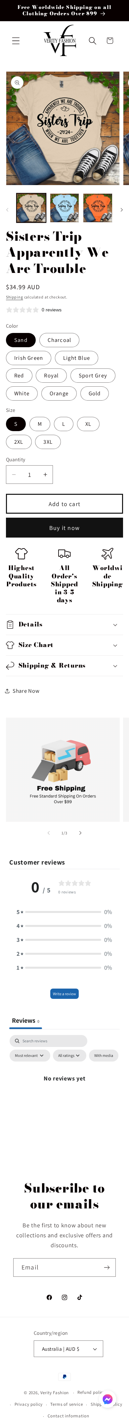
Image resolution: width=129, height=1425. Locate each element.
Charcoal (59, 340)
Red (19, 375)
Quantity (15, 459)
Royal (51, 375)
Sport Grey (93, 375)
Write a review (64, 993)
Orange (59, 393)
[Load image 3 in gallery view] (97, 208)
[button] (16, 40)
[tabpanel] (64, 1093)
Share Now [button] (26, 690)
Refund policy (91, 1392)
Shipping (14, 296)
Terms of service (66, 1404)
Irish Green (28, 357)
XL (88, 423)
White (21, 393)
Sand (20, 340)
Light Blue (76, 357)
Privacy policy (29, 1404)
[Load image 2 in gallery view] (64, 208)
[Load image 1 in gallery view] (31, 208)
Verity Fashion (54, 1392)
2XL (18, 441)
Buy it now (64, 528)
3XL (48, 441)
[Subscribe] (106, 1267)
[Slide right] (121, 210)
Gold (95, 393)
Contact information (68, 1416)
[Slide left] (7, 210)
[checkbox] (103, 1056)
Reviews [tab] (25, 1020)
